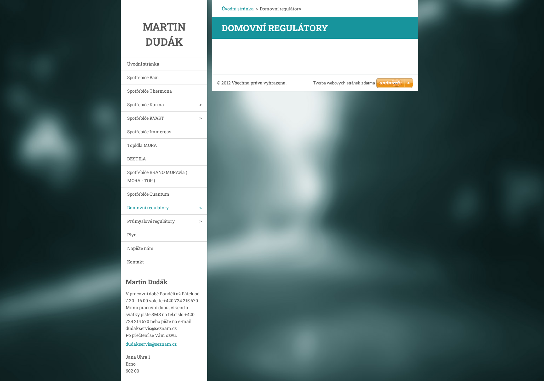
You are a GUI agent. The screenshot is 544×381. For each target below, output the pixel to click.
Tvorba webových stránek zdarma (344, 83)
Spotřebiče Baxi (143, 77)
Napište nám (140, 248)
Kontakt (135, 262)
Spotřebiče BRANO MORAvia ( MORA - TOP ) (157, 176)
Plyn (132, 235)
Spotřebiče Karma (145, 104)
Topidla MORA (142, 145)
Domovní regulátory (148, 208)
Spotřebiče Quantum (148, 194)
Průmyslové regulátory (151, 221)
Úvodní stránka (143, 64)
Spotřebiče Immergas (149, 132)
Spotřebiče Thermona (149, 91)
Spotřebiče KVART (145, 118)
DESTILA (136, 159)
